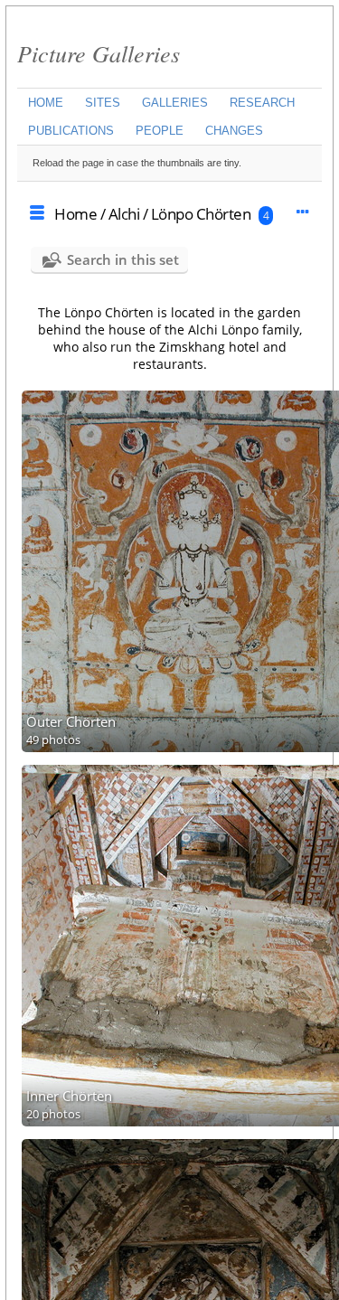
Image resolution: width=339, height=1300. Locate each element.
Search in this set (123, 259)
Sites (102, 102)
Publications (71, 130)
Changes (234, 130)
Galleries (175, 102)
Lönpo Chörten (201, 213)
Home (45, 102)
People (160, 130)
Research (262, 102)
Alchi (124, 213)
